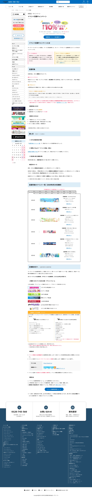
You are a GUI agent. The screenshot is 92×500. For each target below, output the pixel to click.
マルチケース (39, 435)
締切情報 (17, 14)
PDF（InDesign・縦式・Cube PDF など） (78, 450)
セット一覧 (5, 425)
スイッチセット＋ (7, 449)
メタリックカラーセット (9, 436)
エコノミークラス (7, 454)
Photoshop (72, 439)
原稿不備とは (72, 468)
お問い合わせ (58, 385)
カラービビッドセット (8, 435)
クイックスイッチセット (9, 450)
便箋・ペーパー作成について (75, 461)
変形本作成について (74, 460)
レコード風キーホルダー (42, 450)
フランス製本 (25, 464)
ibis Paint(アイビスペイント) (75, 449)
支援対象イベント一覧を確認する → (54, 37)
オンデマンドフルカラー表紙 (28, 436)
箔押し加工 (25, 444)
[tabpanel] (54, 228)
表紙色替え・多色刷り (27, 432)
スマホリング (39, 444)
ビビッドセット (7, 433)
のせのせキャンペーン (57, 31)
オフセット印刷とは (74, 465)
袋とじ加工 (25, 459)
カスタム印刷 (24, 425)
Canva (71, 447)
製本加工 (23, 457)
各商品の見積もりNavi (33, 151)
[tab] (31, 192)
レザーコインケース (41, 447)
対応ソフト (71, 433)
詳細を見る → (69, 203)
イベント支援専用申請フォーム (54, 389)
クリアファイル (40, 441)
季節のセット (6, 443)
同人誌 (19, 25)
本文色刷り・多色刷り (27, 452)
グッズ (19, 29)
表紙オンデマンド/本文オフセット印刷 (10, 445)
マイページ (19, 35)
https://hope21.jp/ (48, 363)
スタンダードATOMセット (9, 462)
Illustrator (72, 441)
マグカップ (39, 442)
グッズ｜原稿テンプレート (75, 482)
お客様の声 (55, 427)
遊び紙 (24, 455)
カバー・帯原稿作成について (75, 458)
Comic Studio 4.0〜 (74, 452)
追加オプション (25, 428)
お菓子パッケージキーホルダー (43, 453)
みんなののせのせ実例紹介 (75, 476)
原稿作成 (70, 428)
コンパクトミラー (40, 446)
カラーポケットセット (8, 432)
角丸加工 (24, 460)
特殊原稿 (70, 453)
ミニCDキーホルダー (41, 449)
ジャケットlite (7, 457)
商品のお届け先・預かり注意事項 (59, 429)
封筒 (38, 439)
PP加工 (24, 439)
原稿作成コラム (72, 463)
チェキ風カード (40, 427)
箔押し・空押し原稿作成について (76, 455)
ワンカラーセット (7, 439)
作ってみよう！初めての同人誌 (76, 474)
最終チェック (71, 431)
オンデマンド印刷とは (74, 466)
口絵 (23, 454)
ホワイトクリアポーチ (41, 436)
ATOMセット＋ (7, 464)
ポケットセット (7, 429)
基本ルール (71, 427)
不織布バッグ (39, 428)
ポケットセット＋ (7, 430)
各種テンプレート (72, 477)
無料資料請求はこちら (18, 38)
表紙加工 (23, 430)
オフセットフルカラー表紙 (28, 433)
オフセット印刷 (6, 460)
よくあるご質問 (56, 434)
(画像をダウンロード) (60, 368)
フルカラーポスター (41, 431)
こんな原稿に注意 (73, 470)
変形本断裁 (25, 465)
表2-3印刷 (25, 438)
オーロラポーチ (40, 433)
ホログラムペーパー (26, 443)
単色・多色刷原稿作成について (76, 457)
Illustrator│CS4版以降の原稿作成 (76, 442)
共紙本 (23, 427)
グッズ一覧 (39, 425)
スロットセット (7, 467)
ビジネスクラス (7, 455)
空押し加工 (25, 446)
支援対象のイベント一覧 (61, 102)
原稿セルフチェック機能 (57, 431)
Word (71, 444)
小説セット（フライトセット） (9, 452)
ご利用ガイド (55, 425)
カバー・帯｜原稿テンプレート (76, 481)
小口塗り (24, 462)
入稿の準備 (71, 430)
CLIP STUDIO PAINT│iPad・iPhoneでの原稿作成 (79, 437)
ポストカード (39, 430)
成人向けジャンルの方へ (74, 473)
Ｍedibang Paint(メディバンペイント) (77, 446)
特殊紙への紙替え (26, 441)
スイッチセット (7, 447)
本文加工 (23, 450)
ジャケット (6, 459)
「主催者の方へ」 (62, 62)
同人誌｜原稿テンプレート (75, 479)
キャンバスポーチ (40, 438)
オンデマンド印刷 (6, 427)
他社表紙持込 (25, 449)
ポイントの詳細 (62, 33)
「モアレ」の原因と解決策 (75, 471)
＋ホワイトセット (7, 438)
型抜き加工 (25, 447)
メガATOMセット (7, 465)
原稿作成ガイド (72, 425)
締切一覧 (54, 433)
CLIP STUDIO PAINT (74, 435)
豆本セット (6, 441)
